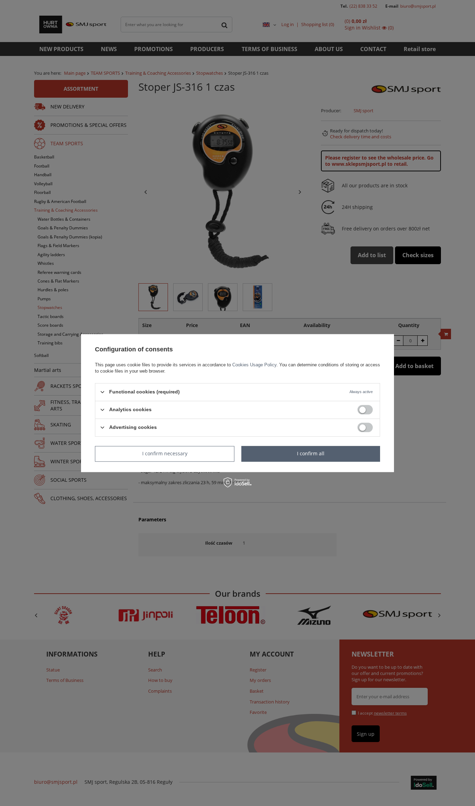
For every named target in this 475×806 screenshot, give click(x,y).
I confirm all (310, 453)
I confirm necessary (164, 453)
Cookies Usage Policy (254, 364)
